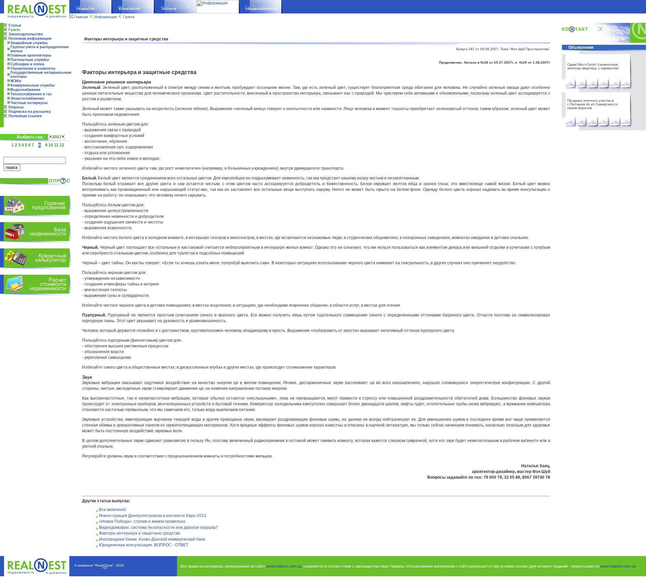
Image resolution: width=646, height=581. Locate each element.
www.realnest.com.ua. (618, 566)
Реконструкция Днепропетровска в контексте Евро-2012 (152, 515)
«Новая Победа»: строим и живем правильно (142, 521)
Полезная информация (29, 38)
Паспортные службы (29, 60)
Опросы (16, 107)
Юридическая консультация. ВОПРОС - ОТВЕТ (143, 545)
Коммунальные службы (32, 85)
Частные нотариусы (28, 103)
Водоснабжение (25, 90)
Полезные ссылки (25, 116)
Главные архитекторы (30, 55)
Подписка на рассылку (29, 111)
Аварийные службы (28, 43)
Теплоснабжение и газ (30, 94)
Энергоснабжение (27, 98)
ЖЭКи (15, 81)
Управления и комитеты (32, 68)
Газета (128, 17)
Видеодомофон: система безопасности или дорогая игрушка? (158, 527)
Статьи (14, 25)
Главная (81, 17)
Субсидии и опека (27, 64)
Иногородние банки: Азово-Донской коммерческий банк (152, 539)
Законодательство (25, 34)
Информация (105, 17)
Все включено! (112, 509)
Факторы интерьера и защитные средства (139, 533)
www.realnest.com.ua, (284, 566)
